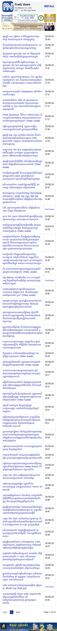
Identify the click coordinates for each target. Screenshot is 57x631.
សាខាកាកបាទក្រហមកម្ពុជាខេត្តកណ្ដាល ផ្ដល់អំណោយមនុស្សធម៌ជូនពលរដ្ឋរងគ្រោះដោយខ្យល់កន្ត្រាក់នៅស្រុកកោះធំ (21, 373)
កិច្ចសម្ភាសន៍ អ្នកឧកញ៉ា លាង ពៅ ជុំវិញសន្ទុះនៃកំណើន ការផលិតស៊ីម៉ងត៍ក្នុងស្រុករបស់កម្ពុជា (21, 55)
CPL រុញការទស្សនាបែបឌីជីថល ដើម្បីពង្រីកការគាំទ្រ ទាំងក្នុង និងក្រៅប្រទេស (21, 209)
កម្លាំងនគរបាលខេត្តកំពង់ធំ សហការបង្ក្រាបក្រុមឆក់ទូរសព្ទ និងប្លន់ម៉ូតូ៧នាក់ (22, 448)
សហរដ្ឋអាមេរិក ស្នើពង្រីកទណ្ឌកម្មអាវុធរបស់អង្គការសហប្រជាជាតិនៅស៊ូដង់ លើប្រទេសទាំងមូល (21, 567)
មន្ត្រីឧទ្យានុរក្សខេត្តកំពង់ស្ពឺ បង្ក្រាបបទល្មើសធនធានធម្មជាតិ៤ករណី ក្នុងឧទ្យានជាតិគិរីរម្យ (20, 128)
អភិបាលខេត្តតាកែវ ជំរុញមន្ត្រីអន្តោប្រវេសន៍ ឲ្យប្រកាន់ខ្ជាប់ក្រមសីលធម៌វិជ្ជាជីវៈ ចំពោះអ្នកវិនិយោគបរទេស (22, 533)
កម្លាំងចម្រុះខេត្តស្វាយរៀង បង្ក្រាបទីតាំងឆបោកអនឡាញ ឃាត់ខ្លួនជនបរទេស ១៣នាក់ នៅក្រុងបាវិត (22, 487)
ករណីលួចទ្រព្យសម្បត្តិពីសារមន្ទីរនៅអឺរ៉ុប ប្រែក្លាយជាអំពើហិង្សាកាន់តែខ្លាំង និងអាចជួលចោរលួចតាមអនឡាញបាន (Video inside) (22, 228)
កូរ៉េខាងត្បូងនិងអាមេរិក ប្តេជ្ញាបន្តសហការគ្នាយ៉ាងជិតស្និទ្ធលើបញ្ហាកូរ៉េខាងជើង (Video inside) (21, 363)
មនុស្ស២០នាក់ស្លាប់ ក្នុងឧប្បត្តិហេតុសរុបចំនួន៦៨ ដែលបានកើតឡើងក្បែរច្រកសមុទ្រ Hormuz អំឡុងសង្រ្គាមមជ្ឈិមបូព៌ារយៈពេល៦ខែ (22, 304)
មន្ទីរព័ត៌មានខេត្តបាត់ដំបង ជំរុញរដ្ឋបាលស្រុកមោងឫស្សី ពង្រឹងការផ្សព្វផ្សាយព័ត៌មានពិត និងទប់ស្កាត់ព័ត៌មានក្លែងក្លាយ (22, 385)
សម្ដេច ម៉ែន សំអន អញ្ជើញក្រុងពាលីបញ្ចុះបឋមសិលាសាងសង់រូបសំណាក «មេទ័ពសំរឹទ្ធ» (21, 477)
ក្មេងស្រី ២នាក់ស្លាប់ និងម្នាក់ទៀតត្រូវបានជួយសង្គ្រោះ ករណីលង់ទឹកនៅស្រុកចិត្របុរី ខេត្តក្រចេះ (21, 408)
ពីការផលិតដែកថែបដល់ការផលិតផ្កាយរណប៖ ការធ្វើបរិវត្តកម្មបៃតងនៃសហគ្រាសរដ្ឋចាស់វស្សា (22, 47)
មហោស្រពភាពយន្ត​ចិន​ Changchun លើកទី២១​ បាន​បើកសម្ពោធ (22, 93)
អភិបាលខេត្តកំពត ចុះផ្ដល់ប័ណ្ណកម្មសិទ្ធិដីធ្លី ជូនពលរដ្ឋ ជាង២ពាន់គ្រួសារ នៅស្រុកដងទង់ (21, 186)
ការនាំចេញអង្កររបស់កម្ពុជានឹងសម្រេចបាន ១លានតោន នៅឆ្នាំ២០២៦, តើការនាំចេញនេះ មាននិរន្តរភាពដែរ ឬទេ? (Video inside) (20, 292)
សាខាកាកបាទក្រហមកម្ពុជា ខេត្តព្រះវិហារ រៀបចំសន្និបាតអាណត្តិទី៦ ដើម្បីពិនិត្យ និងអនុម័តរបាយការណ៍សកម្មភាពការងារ (22, 344)
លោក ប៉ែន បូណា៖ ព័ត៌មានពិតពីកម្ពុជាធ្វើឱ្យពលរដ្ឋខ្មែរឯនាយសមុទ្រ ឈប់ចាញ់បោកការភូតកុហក (22, 218)
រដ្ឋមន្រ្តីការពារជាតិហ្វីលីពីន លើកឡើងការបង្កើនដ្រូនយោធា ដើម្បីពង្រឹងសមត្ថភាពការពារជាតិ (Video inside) (22, 164)
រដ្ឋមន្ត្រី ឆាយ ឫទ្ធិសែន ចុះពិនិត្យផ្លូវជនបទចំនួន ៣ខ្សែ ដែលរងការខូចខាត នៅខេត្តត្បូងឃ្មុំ (21, 38)
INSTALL (49, 6)
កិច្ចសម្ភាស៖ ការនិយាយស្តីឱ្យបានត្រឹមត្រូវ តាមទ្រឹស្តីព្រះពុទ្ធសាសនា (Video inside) (21, 355)
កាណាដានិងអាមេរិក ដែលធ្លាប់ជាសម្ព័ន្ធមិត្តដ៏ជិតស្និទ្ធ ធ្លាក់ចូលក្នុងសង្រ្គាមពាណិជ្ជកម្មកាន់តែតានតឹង (22, 456)
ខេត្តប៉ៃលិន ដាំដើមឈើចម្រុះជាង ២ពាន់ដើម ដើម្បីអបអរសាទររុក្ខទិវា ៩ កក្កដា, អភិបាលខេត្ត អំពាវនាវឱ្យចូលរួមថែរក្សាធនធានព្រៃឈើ (22, 556)
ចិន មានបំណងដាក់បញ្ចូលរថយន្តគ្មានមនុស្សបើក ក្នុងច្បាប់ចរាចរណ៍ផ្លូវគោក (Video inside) (22, 270)
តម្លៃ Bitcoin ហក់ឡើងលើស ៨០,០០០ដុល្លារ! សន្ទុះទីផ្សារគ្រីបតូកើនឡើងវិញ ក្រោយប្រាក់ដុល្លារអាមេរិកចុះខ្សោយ (21, 280)
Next (18, 612)
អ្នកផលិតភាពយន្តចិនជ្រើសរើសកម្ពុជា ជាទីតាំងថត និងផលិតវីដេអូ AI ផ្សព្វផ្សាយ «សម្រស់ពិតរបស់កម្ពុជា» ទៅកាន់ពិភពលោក (22, 576)
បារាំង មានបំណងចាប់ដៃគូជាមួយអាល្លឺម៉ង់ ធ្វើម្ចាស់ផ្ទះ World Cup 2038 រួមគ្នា (22, 587)
